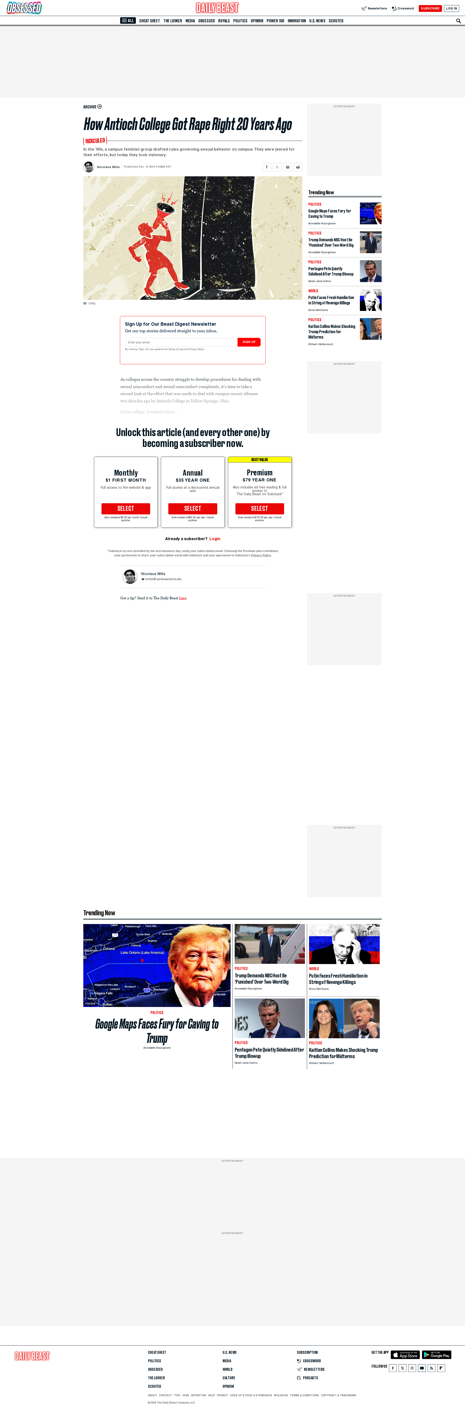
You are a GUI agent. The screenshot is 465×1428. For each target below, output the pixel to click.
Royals (224, 21)
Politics (240, 21)
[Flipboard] (441, 1369)
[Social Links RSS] (431, 1369)
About (152, 1395)
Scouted (336, 21)
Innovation (297, 21)
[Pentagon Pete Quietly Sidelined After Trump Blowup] (371, 281)
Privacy (222, 1395)
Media (190, 21)
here (182, 598)
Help (211, 1395)
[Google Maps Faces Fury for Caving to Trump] (371, 223)
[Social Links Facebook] (393, 1369)
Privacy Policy (197, 349)
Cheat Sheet (149, 21)
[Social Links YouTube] (422, 1369)
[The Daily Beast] (217, 8)
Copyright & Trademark (338, 1395)
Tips (177, 1395)
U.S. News (317, 21)
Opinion (257, 21)
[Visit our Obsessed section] (40, 8)
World (227, 1369)
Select (125, 509)
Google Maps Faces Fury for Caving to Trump (157, 1031)
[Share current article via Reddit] (298, 167)
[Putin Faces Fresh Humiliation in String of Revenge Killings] (371, 310)
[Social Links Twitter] (402, 1369)
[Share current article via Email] (287, 167)
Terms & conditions (304, 1395)
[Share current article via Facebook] (267, 167)
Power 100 (275, 21)
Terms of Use (176, 349)
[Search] (458, 20)
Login (214, 538)
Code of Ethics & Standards (251, 1395)
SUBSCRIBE (430, 8)
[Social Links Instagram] (412, 1369)
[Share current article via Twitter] (277, 167)
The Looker (172, 21)
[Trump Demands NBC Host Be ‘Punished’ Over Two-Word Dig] (371, 252)
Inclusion (281, 1395)
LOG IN (451, 8)
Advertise (198, 1395)
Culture (229, 1378)
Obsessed (206, 21)
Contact (165, 1395)
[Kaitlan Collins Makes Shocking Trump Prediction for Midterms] (371, 338)
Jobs (185, 1395)
